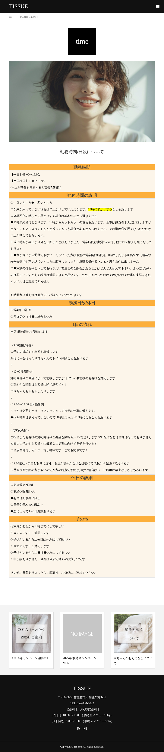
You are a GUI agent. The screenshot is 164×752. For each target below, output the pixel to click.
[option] (31, 640)
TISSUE (18, 6)
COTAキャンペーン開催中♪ (30, 658)
